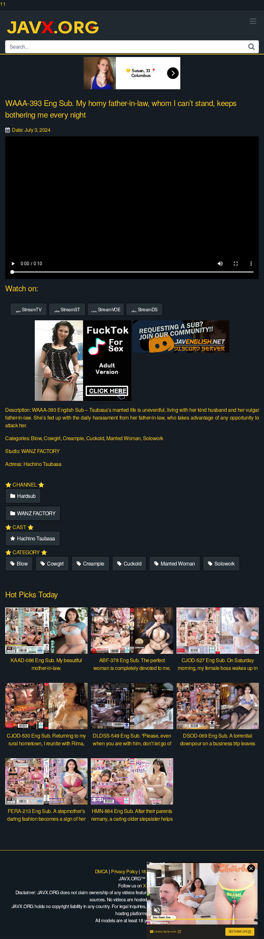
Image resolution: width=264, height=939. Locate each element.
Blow (22, 563)
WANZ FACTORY (36, 513)
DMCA (101, 871)
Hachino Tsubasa (35, 538)
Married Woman (177, 563)
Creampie (93, 563)
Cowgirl (55, 563)
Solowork (224, 563)
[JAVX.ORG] (53, 27)
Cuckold (131, 563)
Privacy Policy (124, 871)
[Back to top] (246, 921)
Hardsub (26, 495)
